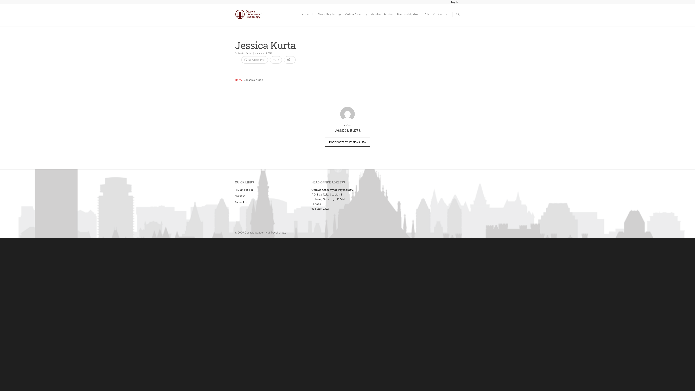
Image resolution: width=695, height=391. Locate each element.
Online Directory (356, 14)
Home (239, 80)
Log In (454, 2)
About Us (308, 14)
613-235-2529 (320, 208)
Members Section (382, 14)
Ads (427, 14)
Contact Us (440, 14)
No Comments (256, 59)
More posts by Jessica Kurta (347, 142)
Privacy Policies (244, 189)
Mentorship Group (409, 14)
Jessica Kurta (245, 53)
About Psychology (330, 14)
